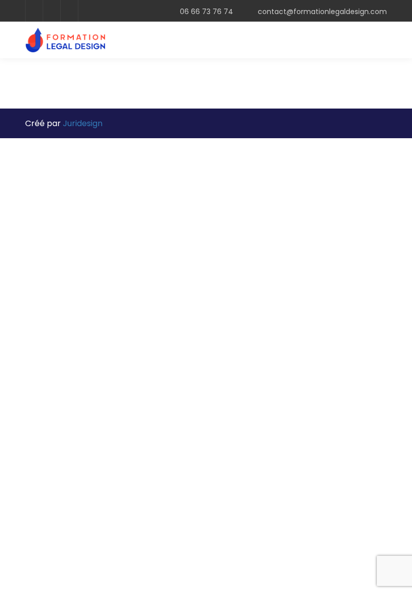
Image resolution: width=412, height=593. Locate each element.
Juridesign (82, 123)
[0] (364, 44)
